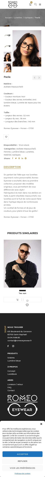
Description (12, 167)
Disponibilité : (11, 145)
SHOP (5, 329)
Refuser (22, 461)
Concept (11, 371)
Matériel (7, 155)
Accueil (8, 18)
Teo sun (22, 293)
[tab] (12, 167)
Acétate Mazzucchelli (26, 149)
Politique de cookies (22, 473)
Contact (11, 390)
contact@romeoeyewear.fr (20, 340)
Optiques (28, 18)
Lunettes (18, 18)
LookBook (12, 374)
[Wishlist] (6, 136)
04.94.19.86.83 (14, 337)
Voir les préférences (22, 468)
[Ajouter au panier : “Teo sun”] (17, 300)
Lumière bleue (18, 152)
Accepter (22, 454)
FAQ (9, 387)
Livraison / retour (15, 384)
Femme (7, 152)
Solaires (11, 358)
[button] (41, 424)
